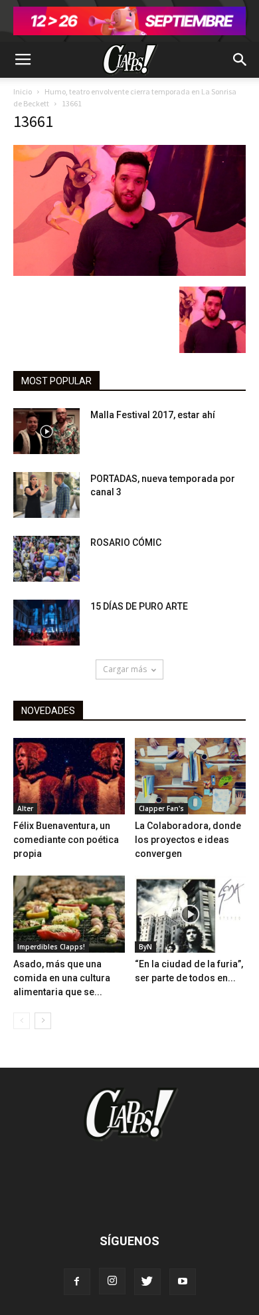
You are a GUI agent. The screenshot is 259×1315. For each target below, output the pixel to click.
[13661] (129, 273)
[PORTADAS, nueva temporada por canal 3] (46, 495)
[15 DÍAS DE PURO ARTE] (46, 623)
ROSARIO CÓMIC (125, 542)
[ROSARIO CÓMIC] (46, 559)
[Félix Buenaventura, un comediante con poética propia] (69, 776)
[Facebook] (77, 1281)
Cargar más (125, 669)
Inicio (22, 91)
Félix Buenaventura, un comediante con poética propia (66, 839)
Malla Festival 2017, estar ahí (152, 415)
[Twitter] (147, 1281)
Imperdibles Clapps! (51, 946)
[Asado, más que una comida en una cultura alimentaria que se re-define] (69, 914)
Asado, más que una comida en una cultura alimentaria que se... (61, 978)
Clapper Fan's (161, 808)
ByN (145, 946)
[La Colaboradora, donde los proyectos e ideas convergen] (190, 776)
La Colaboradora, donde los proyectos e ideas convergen (188, 839)
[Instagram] (112, 1281)
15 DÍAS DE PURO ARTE (139, 606)
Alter (25, 808)
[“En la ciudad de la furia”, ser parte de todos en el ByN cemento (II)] (190, 914)
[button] (240, 60)
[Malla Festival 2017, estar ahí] (46, 431)
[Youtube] (182, 1281)
